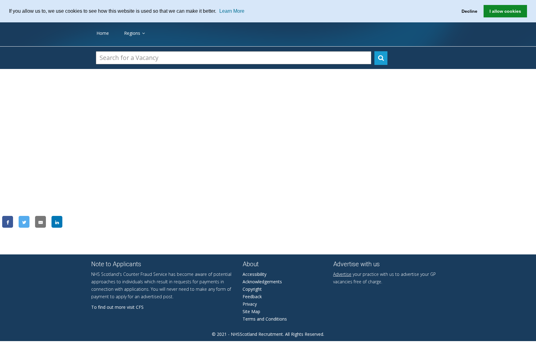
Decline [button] (469, 11)
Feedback (252, 296)
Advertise (342, 274)
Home (102, 33)
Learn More (231, 11)
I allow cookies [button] (505, 11)
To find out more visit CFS (117, 307)
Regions (132, 33)
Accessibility (254, 274)
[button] (218, 11)
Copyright (252, 289)
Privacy (250, 304)
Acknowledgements (262, 282)
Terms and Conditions (265, 319)
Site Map (251, 311)
